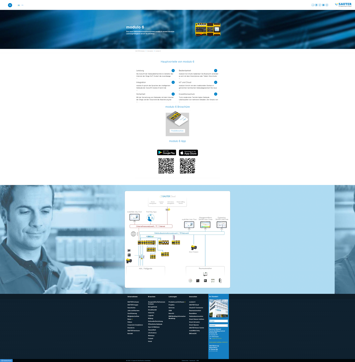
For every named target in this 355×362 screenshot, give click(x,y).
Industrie (151, 312)
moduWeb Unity (194, 330)
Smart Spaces (194, 325)
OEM (170, 310)
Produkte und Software (176, 302)
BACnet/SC (193, 333)
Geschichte (131, 307)
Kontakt (130, 333)
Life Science (152, 333)
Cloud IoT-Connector (196, 307)
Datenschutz (185, 360)
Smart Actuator (194, 322)
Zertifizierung (132, 313)
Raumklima (193, 313)
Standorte (130, 328)
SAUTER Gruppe (132, 305)
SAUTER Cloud (194, 305)
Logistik (150, 315)
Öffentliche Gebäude (155, 324)
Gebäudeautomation (196, 316)
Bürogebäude (152, 307)
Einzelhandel (152, 310)
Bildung (150, 318)
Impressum (192, 360)
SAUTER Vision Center (196, 328)
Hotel (150, 341)
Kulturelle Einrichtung (155, 321)
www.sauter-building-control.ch (218, 342)
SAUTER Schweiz (133, 302)
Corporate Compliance (135, 325)
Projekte (171, 305)
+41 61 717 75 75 (216, 338)
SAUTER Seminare (133, 330)
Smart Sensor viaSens (196, 319)
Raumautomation (195, 310)
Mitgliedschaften (133, 316)
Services (172, 307)
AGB (197, 360)
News (129, 319)
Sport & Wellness (154, 327)
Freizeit (150, 338)
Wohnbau (151, 335)
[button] (6, 360)
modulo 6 (192, 302)
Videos (129, 322)
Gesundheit (152, 330)
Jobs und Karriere (133, 310)
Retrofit (171, 313)
